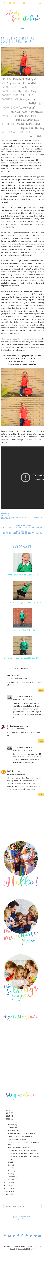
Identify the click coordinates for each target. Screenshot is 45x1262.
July (9, 1162)
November (12, 1125)
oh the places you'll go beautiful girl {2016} (23, 1153)
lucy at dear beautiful (22, 696)
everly (22, 517)
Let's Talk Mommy (14, 771)
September (12, 1130)
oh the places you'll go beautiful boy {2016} (23, 1156)
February (11, 1177)
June (10, 1165)
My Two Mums (13, 675)
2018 (8, 1113)
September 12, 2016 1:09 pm (16, 774)
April (10, 1171)
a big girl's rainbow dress (17, 1139)
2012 (8, 1191)
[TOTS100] (22, 1218)
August (11, 1159)
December (12, 1122)
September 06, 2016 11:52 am (17, 678)
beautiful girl (15, 517)
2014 (8, 1185)
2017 (8, 1116)
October (11, 1128)
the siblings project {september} (19, 1147)
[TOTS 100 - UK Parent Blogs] (22, 1216)
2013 (8, 1188)
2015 (8, 1182)
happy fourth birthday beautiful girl (20, 1136)
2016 (8, 1119)
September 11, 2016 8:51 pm (16, 729)
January (11, 1180)
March (10, 1174)
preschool (6, 518)
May (10, 1168)
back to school (5, 517)
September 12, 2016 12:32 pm (23, 699)
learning (27, 517)
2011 (8, 1194)
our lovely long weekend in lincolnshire (22, 1150)
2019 (8, 1110)
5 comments (5, 513)
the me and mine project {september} (21, 1133)
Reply (41, 690)
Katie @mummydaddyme (17, 726)
